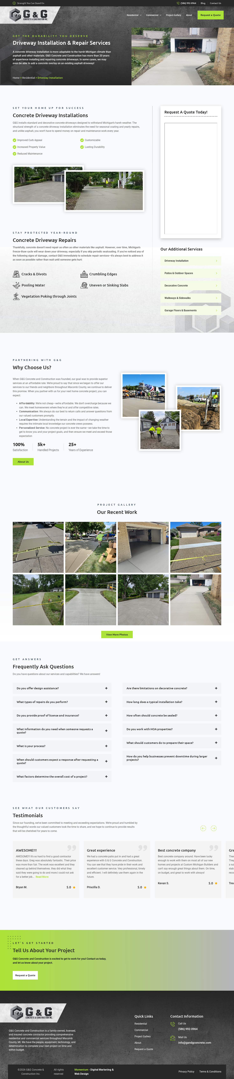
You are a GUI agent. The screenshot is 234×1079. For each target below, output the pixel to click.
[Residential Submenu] (141, 15)
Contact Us (215, 3)
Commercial (152, 15)
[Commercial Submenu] (161, 15)
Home (16, 77)
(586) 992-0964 (188, 3)
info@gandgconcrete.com (194, 1042)
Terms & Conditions (210, 1071)
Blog (203, 3)
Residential (132, 15)
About (189, 15)
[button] (203, 828)
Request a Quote (144, 1049)
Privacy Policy (186, 1071)
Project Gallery (173, 15)
